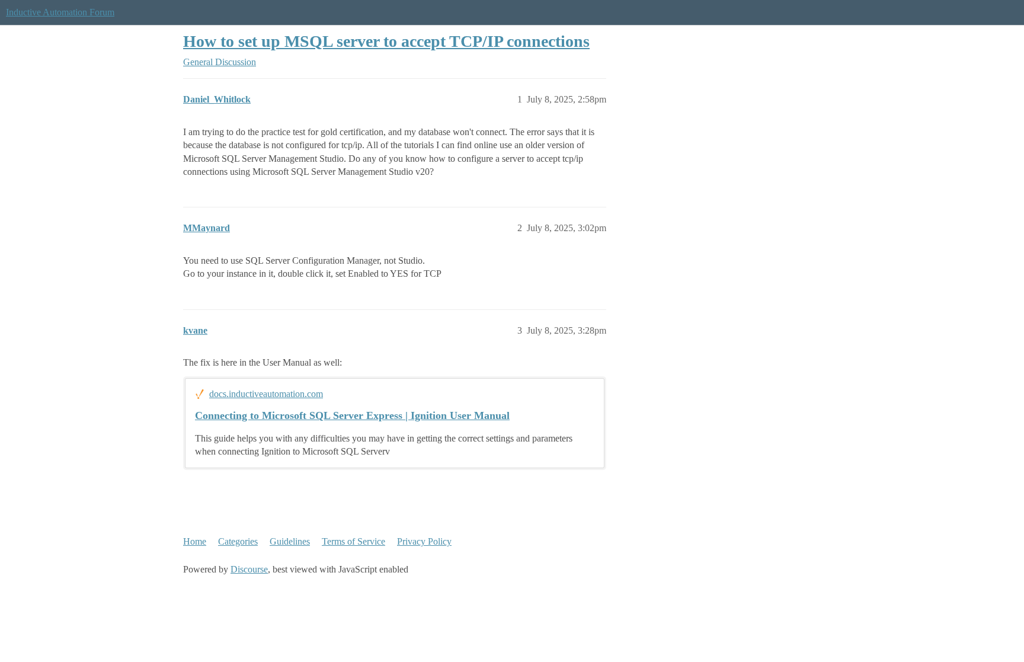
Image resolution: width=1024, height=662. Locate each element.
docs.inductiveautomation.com (266, 394)
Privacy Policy (424, 541)
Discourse (249, 569)
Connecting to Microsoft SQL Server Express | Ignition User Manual (352, 415)
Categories (238, 541)
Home (194, 541)
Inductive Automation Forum (60, 12)
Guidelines (290, 541)
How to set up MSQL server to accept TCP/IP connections (386, 41)
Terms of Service (353, 541)
